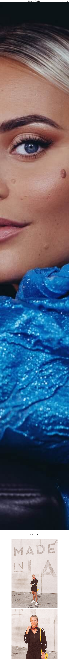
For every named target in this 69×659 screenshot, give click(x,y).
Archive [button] (9, 1)
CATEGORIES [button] (3, 1)
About (13, 1)
